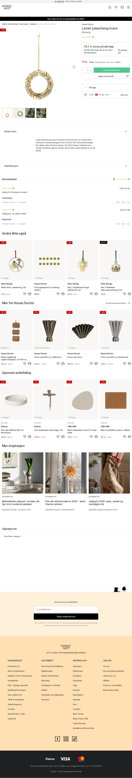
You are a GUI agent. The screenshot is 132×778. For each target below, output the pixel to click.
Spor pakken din (15, 695)
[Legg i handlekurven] (29, 293)
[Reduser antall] (83, 70)
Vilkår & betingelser (16, 699)
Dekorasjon (23, 24)
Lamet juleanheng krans (47, 24)
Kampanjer (77, 680)
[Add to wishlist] (25, 294)
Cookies (11, 709)
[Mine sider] (110, 7)
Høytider (76, 699)
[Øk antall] (91, 70)
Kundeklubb (13, 680)
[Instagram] (66, 739)
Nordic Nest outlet (110, 690)
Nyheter (76, 690)
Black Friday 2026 (80, 719)
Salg (75, 685)
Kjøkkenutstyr (47, 671)
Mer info (124, 95)
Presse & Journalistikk (112, 685)
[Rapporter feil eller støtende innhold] (128, 202)
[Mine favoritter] (116, 7)
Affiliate (106, 680)
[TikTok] (74, 739)
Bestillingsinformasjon (17, 690)
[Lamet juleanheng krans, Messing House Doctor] (39, 66)
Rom (75, 704)
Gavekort (45, 699)
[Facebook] (57, 739)
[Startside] (7, 7)
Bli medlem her (122, 51)
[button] (88, 37)
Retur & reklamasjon (16, 671)
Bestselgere (78, 695)
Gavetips (76, 709)
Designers (77, 676)
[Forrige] (4, 66)
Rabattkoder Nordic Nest (83, 728)
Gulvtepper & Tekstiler (50, 685)
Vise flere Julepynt (12, 536)
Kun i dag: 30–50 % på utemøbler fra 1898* (66, 19)
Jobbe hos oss (109, 676)
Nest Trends (78, 714)
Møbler (44, 690)
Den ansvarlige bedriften (113, 671)
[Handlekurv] (122, 7)
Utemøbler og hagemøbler (52, 695)
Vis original (22, 202)
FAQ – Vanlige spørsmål (18, 685)
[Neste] (74, 66)
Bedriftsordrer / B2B (16, 714)
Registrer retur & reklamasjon (20, 676)
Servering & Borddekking (52, 666)
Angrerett (12, 719)
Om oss (106, 666)
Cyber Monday (79, 723)
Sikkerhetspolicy (15, 704)
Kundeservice (14, 666)
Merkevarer (78, 671)
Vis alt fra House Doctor (116, 303)
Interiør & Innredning (10, 24)
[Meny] (128, 7)
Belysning (45, 680)
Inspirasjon (77, 666)
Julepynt (33, 24)
